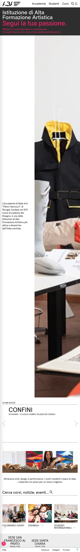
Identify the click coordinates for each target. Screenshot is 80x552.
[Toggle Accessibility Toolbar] (4, 544)
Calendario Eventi (13, 525)
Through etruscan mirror (38, 412)
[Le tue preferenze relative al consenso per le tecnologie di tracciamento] (77, 549)
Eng (76, 4)
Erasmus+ (33, 525)
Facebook (45, 549)
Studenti (54, 3)
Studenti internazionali (63, 526)
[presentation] (4, 423)
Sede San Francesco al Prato (15, 540)
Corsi (65, 3)
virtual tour (15, 546)
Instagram (56, 549)
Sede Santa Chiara (40, 542)
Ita (76, 3)
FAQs (4, 549)
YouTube (66, 549)
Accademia (39, 3)
